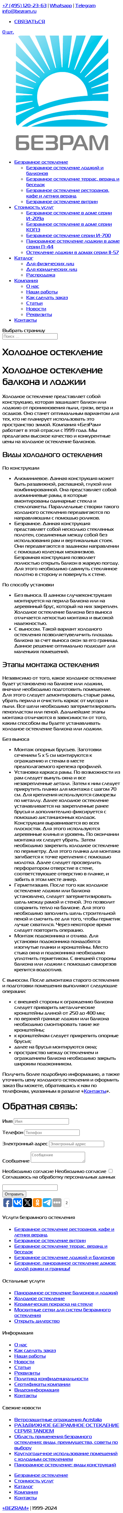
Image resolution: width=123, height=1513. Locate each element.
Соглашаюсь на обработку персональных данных (58, 1176)
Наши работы (42, 291)
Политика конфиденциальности (51, 1378)
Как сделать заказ (47, 297)
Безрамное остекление (41, 162)
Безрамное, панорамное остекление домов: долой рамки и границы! (65, 1265)
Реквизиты (39, 314)
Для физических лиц (50, 263)
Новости (36, 308)
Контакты (25, 320)
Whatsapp (61, 5)
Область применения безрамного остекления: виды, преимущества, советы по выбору (66, 1441)
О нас (32, 286)
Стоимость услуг (34, 207)
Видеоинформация (36, 1389)
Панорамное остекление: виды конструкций (65, 1464)
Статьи (34, 303)
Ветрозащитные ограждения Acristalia (58, 1419)
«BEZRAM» (15, 1508)
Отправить (14, 1194)
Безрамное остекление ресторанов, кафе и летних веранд (67, 192)
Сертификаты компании (42, 1384)
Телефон (12, 1132)
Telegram (85, 5)
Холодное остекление (39, 1298)
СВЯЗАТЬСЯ (29, 21)
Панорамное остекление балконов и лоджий (66, 1292)
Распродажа (40, 274)
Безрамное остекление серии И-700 (68, 235)
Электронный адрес (25, 1143)
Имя (7, 1121)
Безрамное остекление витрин (62, 201)
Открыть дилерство (37, 1321)
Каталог (23, 257)
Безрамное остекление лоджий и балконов (64, 1257)
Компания (26, 280)
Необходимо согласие (28, 1171)
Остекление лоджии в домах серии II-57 (72, 252)
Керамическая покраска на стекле (53, 1304)
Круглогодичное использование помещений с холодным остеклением (66, 1456)
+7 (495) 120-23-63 (24, 5)
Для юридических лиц (51, 269)
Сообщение (16, 1160)
